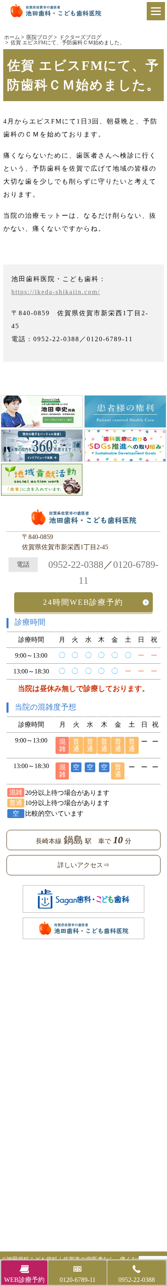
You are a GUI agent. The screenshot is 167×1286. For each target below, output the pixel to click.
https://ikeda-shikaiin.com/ (55, 291)
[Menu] (156, 11)
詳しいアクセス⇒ (83, 865)
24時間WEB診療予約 (83, 602)
